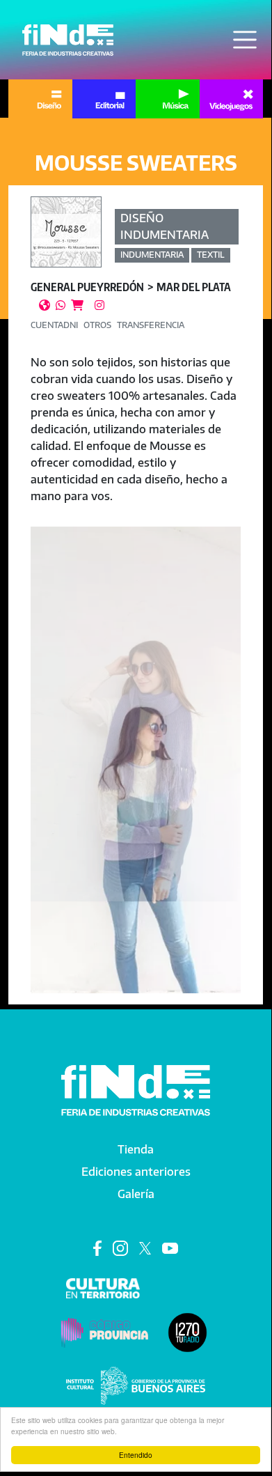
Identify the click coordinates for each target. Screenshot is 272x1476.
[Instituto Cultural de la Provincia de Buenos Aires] (135, 1385)
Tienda (136, 1149)
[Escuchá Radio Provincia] (188, 1332)
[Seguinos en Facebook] (97, 1247)
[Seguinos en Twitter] (145, 1247)
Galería (136, 1194)
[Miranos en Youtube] (170, 1247)
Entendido (135, 1455)
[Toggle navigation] (245, 39)
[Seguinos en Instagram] (120, 1247)
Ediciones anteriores (136, 1172)
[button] (136, 714)
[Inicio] (68, 40)
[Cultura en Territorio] (103, 1287)
